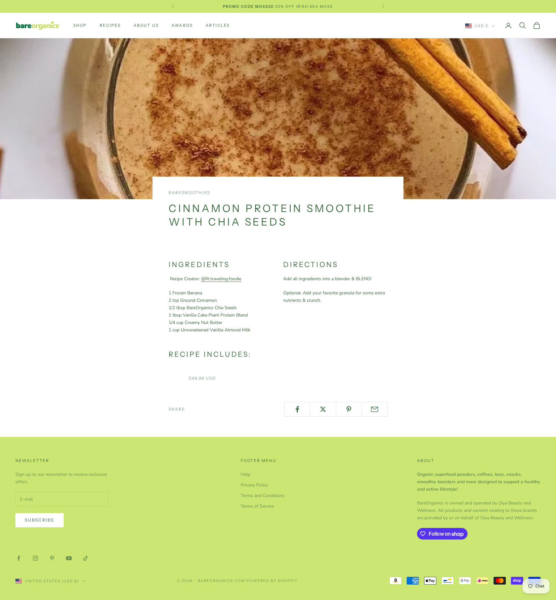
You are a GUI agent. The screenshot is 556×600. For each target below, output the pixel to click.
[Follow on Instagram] (35, 558)
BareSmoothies (189, 192)
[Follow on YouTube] (69, 558)
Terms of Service (257, 506)
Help (245, 474)
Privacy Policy (254, 485)
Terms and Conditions (262, 496)
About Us (146, 25)
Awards (182, 25)
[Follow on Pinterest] (52, 558)
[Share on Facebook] (297, 409)
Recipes (110, 25)
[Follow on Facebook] (18, 558)
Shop (80, 25)
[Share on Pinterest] (349, 409)
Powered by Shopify (272, 580)
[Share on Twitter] (323, 409)
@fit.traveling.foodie (221, 279)
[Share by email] (374, 409)
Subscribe (39, 519)
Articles (218, 25)
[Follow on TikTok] (85, 558)
